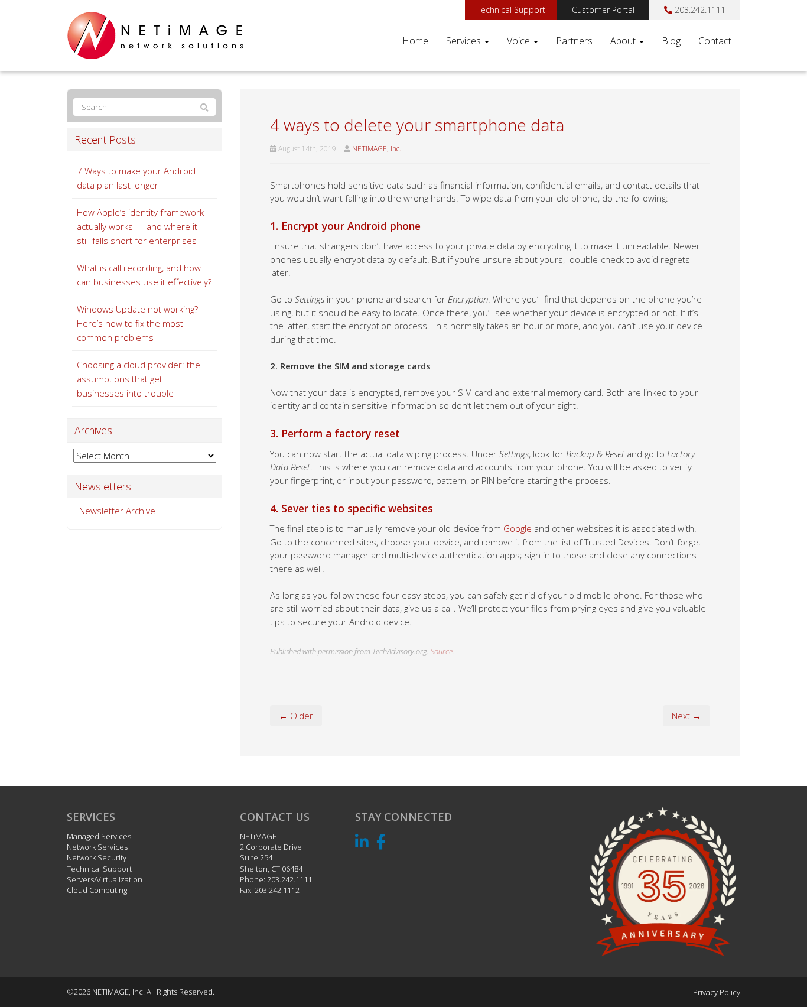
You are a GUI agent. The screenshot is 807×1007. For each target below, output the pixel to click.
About (624, 40)
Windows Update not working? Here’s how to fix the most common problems (137, 323)
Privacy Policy (716, 992)
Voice (519, 40)
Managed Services (99, 836)
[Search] (204, 107)
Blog (671, 40)
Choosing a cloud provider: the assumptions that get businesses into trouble (138, 379)
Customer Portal (603, 9)
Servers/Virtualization (104, 879)
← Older (296, 716)
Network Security (96, 857)
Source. (442, 651)
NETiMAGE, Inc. (376, 149)
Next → (686, 716)
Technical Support (511, 9)
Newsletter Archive (117, 511)
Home (415, 40)
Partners (574, 40)
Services (464, 40)
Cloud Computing (97, 890)
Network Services (97, 847)
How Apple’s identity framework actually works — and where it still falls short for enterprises (140, 226)
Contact (714, 40)
